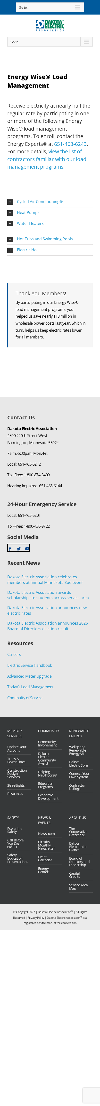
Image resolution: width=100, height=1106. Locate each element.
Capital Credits (74, 875)
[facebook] (10, 549)
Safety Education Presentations (17, 858)
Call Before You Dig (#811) (15, 843)
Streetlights (16, 785)
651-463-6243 (70, 144)
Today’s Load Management (30, 687)
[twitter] (19, 549)
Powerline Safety (14, 830)
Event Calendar (45, 858)
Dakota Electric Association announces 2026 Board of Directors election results (47, 625)
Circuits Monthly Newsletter (46, 845)
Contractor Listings (77, 787)
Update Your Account (16, 748)
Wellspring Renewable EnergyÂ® (77, 750)
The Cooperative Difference (78, 832)
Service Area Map (78, 886)
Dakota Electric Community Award (47, 758)
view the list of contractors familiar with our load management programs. (46, 159)
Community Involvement (47, 743)
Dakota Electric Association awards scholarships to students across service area (48, 595)
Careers (14, 654)
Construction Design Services (17, 774)
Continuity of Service (24, 697)
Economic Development (48, 796)
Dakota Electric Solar (79, 763)
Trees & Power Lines (16, 760)
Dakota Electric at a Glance (78, 847)
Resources (15, 793)
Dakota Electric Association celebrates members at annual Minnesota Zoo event (45, 579)
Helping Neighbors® (47, 773)
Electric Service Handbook (29, 665)
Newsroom (46, 833)
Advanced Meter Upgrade (29, 676)
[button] (50, 201)
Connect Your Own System (79, 775)
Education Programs (45, 785)
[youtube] (27, 549)
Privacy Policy (36, 918)
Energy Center (43, 870)
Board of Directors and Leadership (79, 862)
